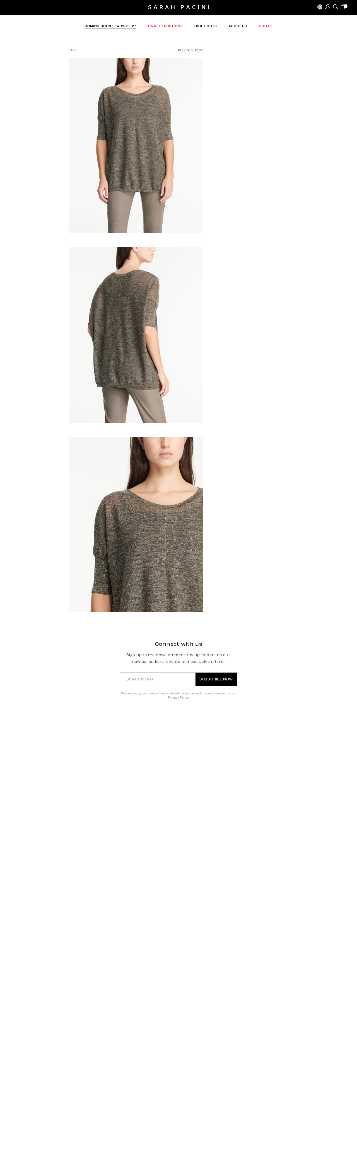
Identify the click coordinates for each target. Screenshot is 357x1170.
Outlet (265, 26)
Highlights (205, 26)
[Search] (335, 6)
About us (237, 26)
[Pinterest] (196, 247)
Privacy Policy (178, 697)
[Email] (208, 247)
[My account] (327, 7)
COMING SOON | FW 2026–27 (110, 26)
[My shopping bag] (343, 6)
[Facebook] (183, 247)
